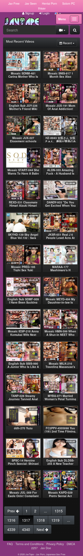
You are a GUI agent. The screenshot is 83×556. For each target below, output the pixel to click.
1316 (11, 520)
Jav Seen (31, 3)
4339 (11, 529)
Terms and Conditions (30, 544)
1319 (55, 520)
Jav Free (14, 3)
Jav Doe (45, 548)
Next (41, 529)
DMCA (71, 544)
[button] (58, 13)
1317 (26, 520)
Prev (11, 510)
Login (46, 13)
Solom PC (68, 3)
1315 (59, 510)
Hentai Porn (49, 3)
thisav (42, 8)
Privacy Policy (55, 544)
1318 (41, 520)
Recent (69, 43)
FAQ (10, 544)
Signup (29, 13)
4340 (26, 529)
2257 (34, 548)
